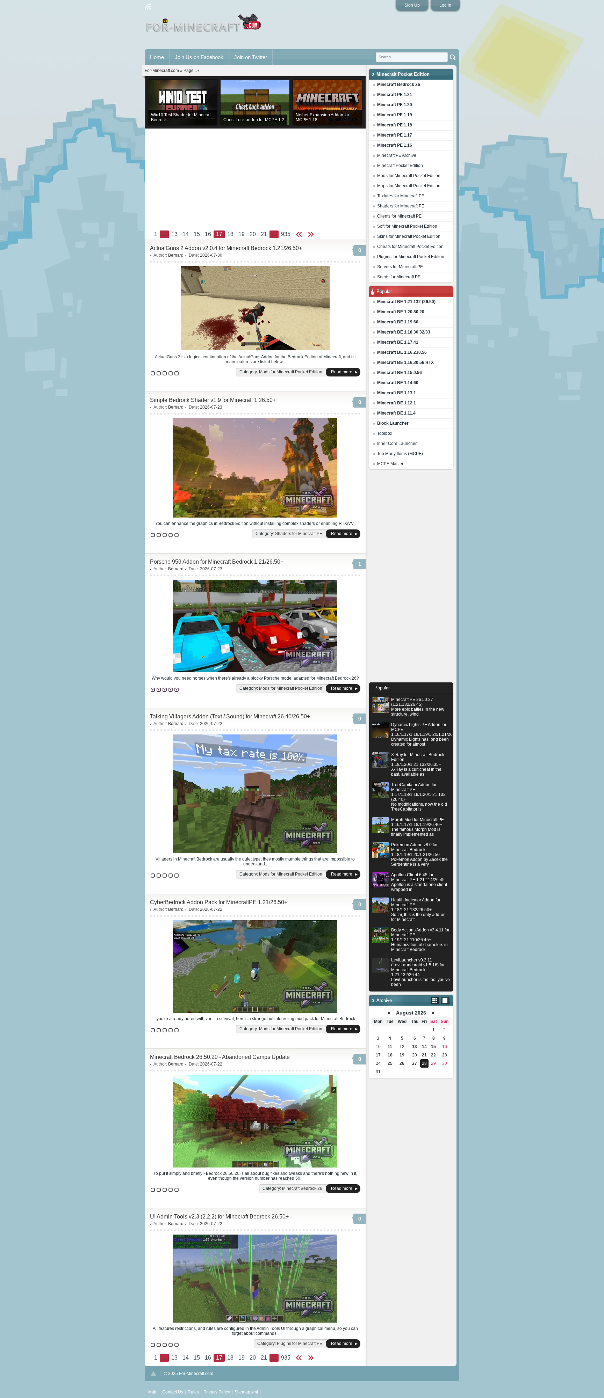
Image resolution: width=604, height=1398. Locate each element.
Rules (193, 1392)
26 (402, 1063)
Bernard (176, 255)
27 (414, 1063)
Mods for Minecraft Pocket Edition (408, 175)
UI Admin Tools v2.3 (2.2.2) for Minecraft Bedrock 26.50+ (219, 1217)
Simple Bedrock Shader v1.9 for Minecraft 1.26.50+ (213, 400)
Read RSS (148, 6)
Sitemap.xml (246, 1392)
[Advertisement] (411, 577)
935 (285, 234)
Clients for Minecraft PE (399, 216)
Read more (341, 371)
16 (208, 234)
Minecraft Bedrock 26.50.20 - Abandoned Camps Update (220, 1057)
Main (204, 25)
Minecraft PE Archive (396, 155)
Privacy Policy (216, 1392)
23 (444, 1055)
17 (378, 1055)
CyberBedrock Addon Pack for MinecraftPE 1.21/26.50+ (218, 902)
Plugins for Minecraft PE (299, 1343)
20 (253, 234)
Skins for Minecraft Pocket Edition (408, 236)
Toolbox (384, 433)
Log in (445, 5)
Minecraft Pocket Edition (400, 165)
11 (390, 1046)
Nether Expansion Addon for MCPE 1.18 (322, 117)
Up (153, 1373)
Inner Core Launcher (397, 443)
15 (433, 1046)
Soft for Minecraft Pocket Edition (407, 226)
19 (402, 1055)
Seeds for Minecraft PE (398, 277)
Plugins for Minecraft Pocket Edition (410, 256)
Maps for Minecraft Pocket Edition (408, 185)
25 (390, 1063)
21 (424, 1055)
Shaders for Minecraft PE (400, 206)
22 (433, 1055)
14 (424, 1046)
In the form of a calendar (435, 1000)
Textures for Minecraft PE (400, 195)
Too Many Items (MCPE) (400, 453)
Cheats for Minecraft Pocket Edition (410, 246)
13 (414, 1046)
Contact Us (172, 1392)
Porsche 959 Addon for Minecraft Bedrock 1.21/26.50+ (216, 562)
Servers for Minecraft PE (400, 266)
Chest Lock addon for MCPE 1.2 (253, 119)
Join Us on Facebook (199, 57)
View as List (445, 1000)
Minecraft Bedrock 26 (302, 1188)
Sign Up (412, 5)
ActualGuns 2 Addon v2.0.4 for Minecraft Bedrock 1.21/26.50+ (226, 248)
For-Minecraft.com (162, 70)
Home (157, 57)
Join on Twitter (250, 57)
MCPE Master (390, 463)
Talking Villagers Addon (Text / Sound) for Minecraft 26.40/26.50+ (230, 716)
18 (390, 1055)
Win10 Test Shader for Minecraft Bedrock (181, 117)
